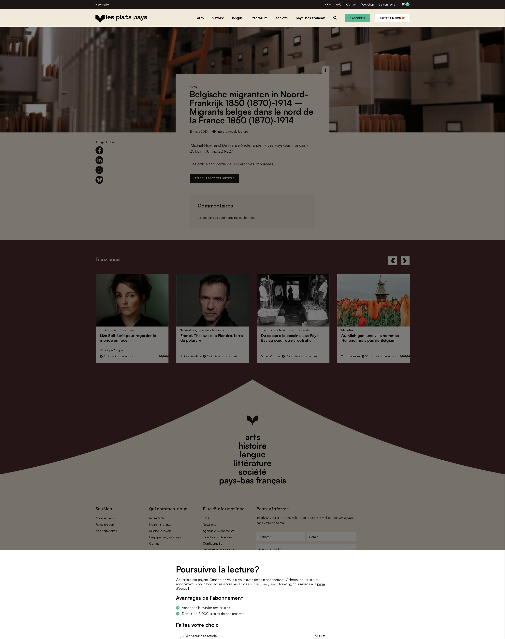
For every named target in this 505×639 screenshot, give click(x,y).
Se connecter (388, 4)
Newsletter (102, 4)
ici (290, 584)
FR (326, 4)
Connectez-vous (222, 580)
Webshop (367, 4)
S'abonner (357, 18)
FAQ (338, 4)
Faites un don (391, 18)
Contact (351, 4)
